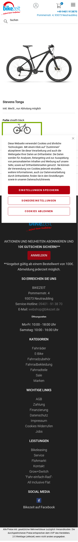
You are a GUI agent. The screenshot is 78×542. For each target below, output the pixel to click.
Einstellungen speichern (39, 189)
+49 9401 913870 (67, 11)
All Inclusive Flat (39, 482)
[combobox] (44, 20)
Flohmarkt (39, 461)
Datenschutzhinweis (38, 179)
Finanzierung (39, 410)
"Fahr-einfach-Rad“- (38, 477)
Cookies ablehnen (39, 211)
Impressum (39, 421)
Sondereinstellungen (39, 200)
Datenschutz (39, 415)
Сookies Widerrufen (39, 426)
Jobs (39, 431)
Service (39, 455)
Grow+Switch (39, 471)
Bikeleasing (39, 450)
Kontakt (39, 466)
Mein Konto (35, 5)
